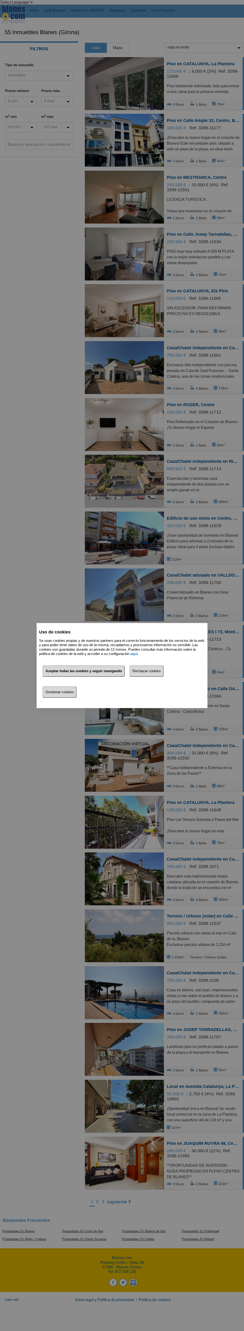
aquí (133, 654)
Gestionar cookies (60, 692)
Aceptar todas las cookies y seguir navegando (84, 671)
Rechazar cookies (146, 671)
